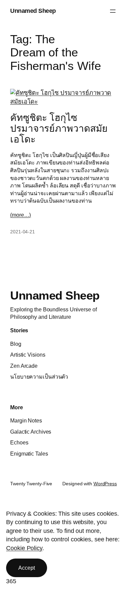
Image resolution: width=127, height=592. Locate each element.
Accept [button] (26, 568)
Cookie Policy (24, 548)
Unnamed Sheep (33, 10)
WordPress (105, 483)
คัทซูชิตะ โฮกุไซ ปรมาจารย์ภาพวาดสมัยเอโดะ (59, 128)
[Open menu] (113, 11)
